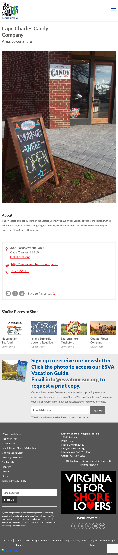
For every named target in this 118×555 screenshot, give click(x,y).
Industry (6, 466)
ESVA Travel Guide (12, 434)
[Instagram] (81, 526)
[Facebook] (74, 526)
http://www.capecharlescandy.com (34, 264)
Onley (66, 540)
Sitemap (6, 475)
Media (5, 471)
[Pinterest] (88, 526)
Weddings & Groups (12, 457)
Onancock (56, 540)
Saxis (84, 540)
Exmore (45, 540)
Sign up (98, 410)
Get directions (20, 257)
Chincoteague (32, 540)
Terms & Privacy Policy (14, 480)
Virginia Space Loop (12, 452)
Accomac (8, 540)
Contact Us (8, 461)
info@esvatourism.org (72, 379)
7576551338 (20, 271)
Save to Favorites (40, 293)
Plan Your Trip (9, 438)
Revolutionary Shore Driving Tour (19, 447)
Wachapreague (107, 540)
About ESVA (8, 443)
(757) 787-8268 (77, 455)
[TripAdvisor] (102, 526)
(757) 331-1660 (82, 451)
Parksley (75, 540)
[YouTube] (95, 526)
